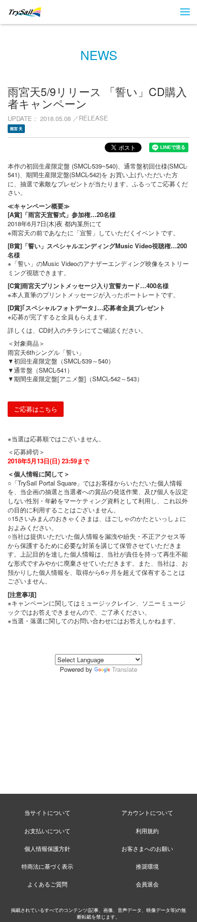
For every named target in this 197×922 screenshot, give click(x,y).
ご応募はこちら (35, 408)
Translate (124, 669)
